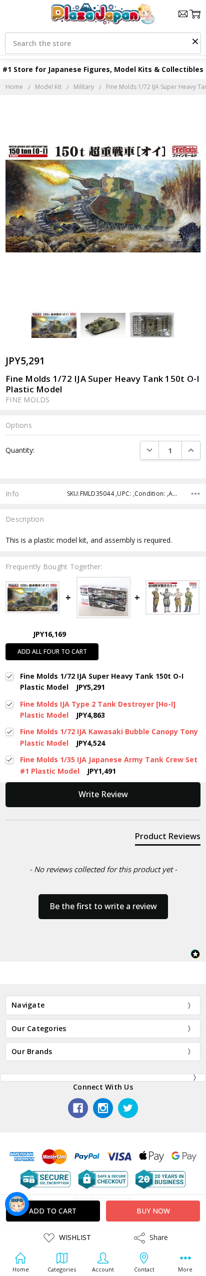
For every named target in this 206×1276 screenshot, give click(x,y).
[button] (195, 40)
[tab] (167, 838)
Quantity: (20, 450)
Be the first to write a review (103, 906)
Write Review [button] (103, 794)
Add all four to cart (52, 651)
